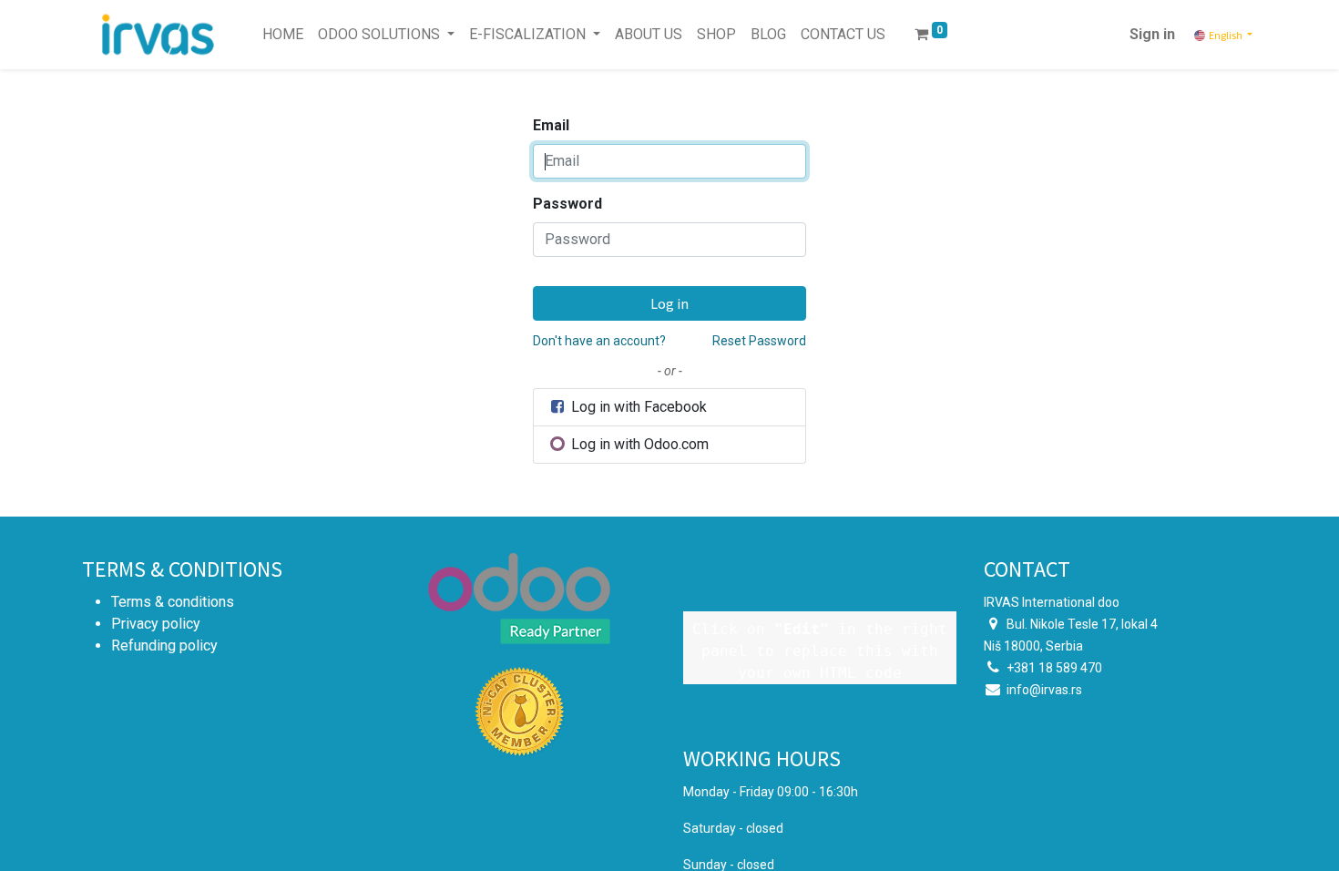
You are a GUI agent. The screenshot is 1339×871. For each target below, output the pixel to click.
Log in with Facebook (637, 406)
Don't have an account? (599, 340)
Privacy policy (155, 623)
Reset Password (759, 340)
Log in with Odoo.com (638, 444)
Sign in (1152, 34)
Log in (669, 303)
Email (551, 125)
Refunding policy (164, 645)
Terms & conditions (172, 601)
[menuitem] (283, 34)
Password (567, 203)
